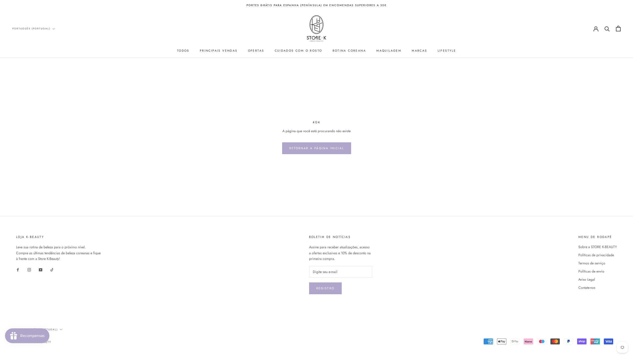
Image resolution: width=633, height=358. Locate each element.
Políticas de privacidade (596, 255)
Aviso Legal (586, 279)
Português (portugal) (31, 28)
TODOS (183, 50)
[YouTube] (40, 269)
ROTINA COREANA (349, 50)
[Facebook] (18, 269)
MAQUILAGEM (388, 50)
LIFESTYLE (447, 50)
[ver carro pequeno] (618, 28)
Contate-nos (586, 287)
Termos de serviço (591, 263)
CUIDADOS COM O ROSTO (298, 50)
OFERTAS (256, 50)
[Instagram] (29, 269)
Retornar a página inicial (316, 148)
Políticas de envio (591, 271)
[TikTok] (52, 269)
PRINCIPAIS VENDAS (219, 50)
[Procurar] (607, 28)
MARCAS (419, 50)
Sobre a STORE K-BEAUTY (597, 246)
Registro (325, 288)
